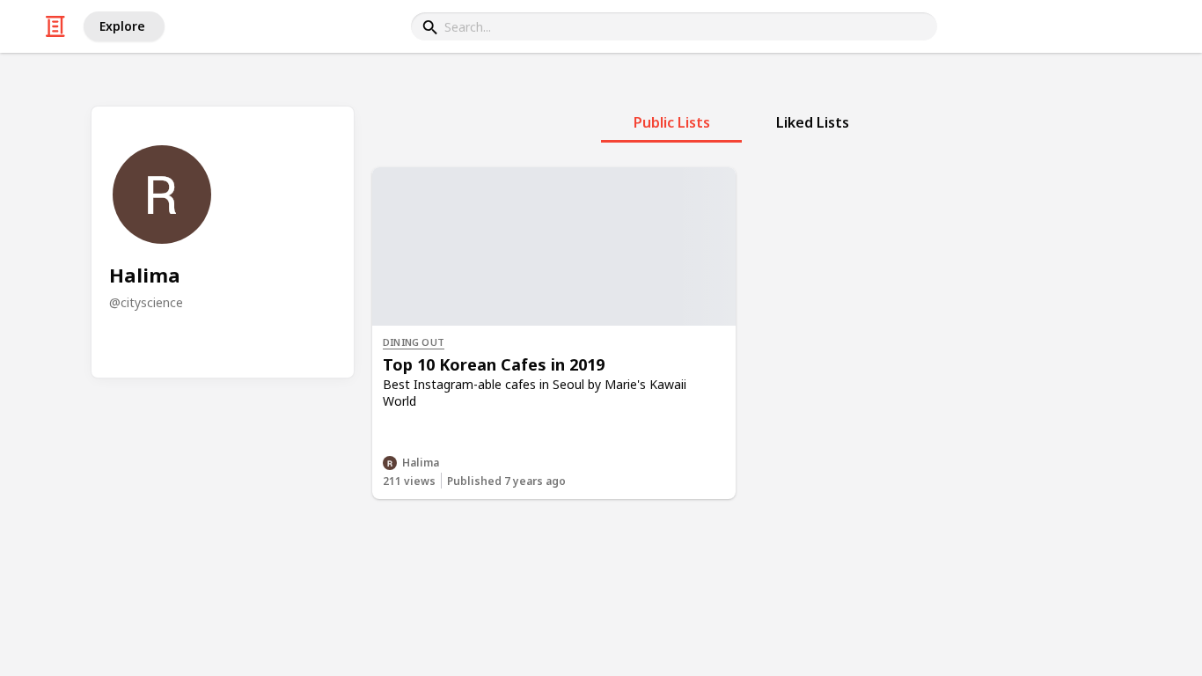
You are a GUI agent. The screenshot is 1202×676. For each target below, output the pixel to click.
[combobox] (674, 26)
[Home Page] (55, 26)
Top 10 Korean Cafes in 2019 (494, 364)
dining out (413, 342)
